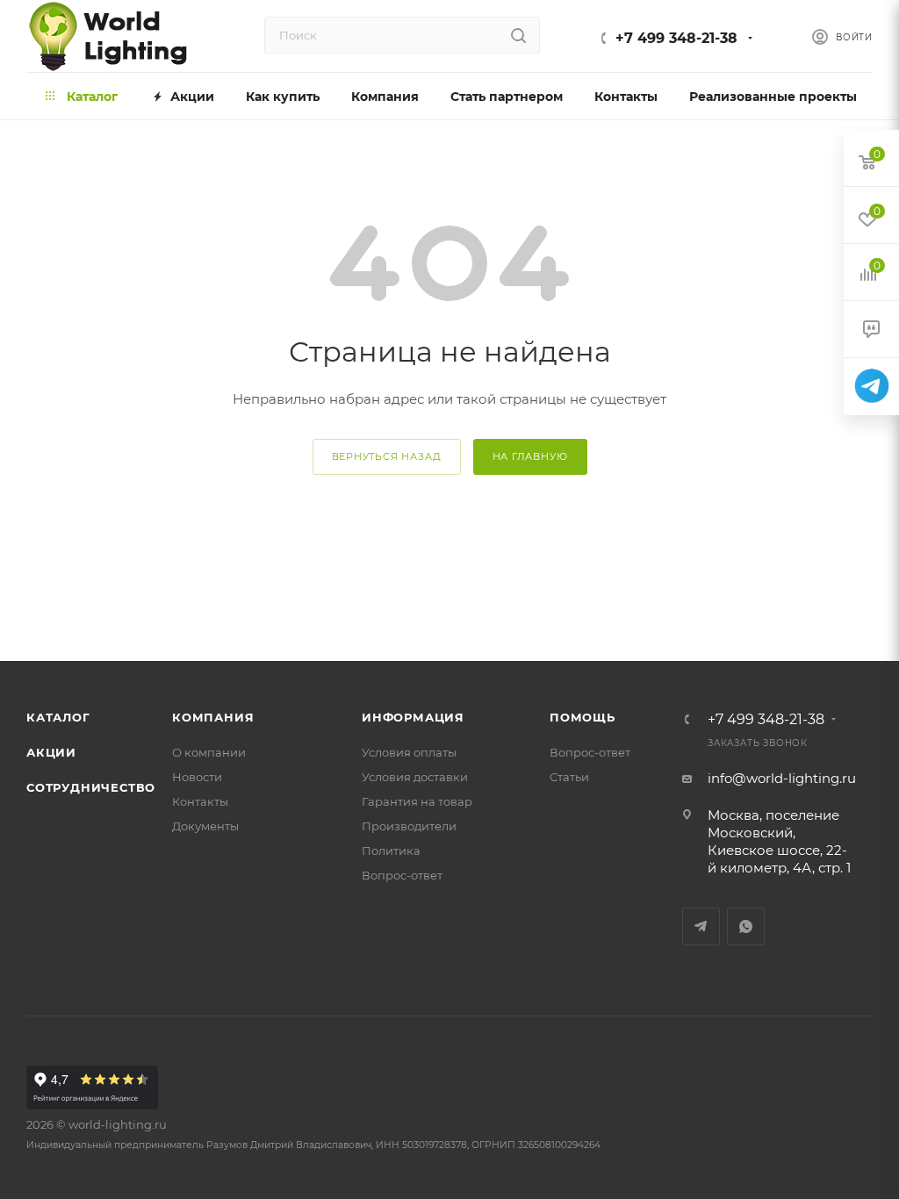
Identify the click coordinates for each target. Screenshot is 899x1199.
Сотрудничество (90, 787)
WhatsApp (746, 926)
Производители (409, 826)
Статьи (569, 777)
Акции (51, 752)
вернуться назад (387, 456)
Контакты (200, 801)
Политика (391, 851)
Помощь (582, 717)
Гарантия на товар (417, 801)
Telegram (701, 926)
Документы (205, 826)
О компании (209, 752)
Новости (197, 777)
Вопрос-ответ (402, 875)
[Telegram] (871, 386)
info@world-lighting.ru (782, 778)
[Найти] (518, 35)
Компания (213, 717)
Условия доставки (415, 777)
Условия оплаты (409, 752)
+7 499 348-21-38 (676, 38)
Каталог (58, 717)
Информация (413, 717)
